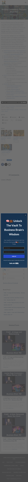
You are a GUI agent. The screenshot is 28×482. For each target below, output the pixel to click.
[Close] (25, 215)
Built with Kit (14, 263)
